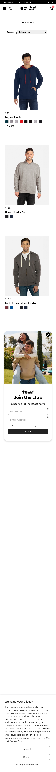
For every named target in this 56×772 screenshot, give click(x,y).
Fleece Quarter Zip (15, 212)
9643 (8, 208)
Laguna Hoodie (13, 117)
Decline (27, 757)
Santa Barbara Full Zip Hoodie (20, 303)
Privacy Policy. (16, 741)
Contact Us (48, 2)
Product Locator (24, 2)
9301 (7, 113)
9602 (8, 299)
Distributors (8, 2)
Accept (27, 749)
